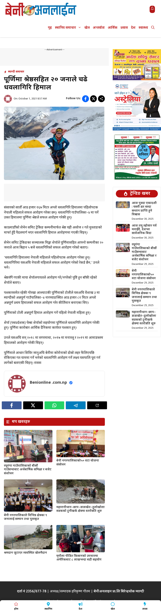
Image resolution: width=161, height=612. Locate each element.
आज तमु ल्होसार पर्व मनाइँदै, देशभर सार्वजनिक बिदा (144, 229)
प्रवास (124, 28)
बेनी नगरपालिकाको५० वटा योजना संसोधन (77, 463)
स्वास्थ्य (143, 28)
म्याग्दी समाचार (16, 72)
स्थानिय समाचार (65, 28)
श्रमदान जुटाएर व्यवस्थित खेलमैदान (25, 553)
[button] (153, 28)
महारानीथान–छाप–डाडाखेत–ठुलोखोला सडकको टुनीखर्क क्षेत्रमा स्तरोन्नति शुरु (80, 509)
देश (133, 28)
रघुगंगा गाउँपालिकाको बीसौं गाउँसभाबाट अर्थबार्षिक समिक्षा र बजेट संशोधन (27, 469)
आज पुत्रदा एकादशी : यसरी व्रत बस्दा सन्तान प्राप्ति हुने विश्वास (144, 209)
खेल (87, 28)
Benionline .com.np (48, 382)
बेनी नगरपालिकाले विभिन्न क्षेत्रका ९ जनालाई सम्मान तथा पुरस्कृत (25, 517)
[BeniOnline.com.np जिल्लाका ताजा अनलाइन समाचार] (41, 9)
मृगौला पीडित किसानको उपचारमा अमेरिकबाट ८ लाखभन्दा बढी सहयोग (79, 558)
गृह (50, 28)
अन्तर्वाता (99, 28)
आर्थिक (112, 28)
